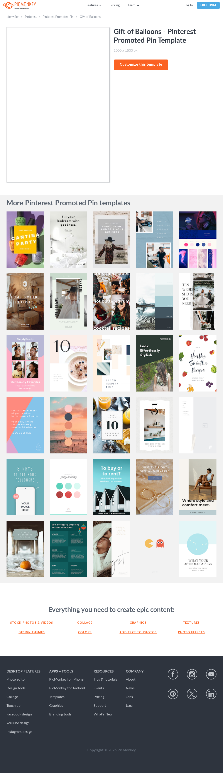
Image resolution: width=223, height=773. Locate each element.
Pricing (115, 5)
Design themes (32, 632)
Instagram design (19, 732)
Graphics (138, 622)
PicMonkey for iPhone (66, 679)
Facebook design (19, 714)
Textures (191, 622)
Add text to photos (138, 632)
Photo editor (16, 679)
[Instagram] (192, 674)
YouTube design (18, 723)
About (130, 679)
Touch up (13, 705)
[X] (192, 694)
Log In (189, 5)
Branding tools (60, 714)
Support (100, 705)
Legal (129, 705)
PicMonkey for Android (67, 688)
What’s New (103, 714)
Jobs (129, 697)
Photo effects (191, 632)
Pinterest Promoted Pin (58, 17)
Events (99, 688)
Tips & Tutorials (105, 679)
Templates (56, 697)
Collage (85, 622)
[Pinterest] (173, 694)
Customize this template (141, 64)
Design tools (16, 688)
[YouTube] (211, 674)
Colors (85, 632)
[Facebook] (173, 674)
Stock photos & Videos (31, 622)
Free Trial (208, 5)
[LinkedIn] (211, 694)
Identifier (13, 17)
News (130, 688)
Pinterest (31, 17)
